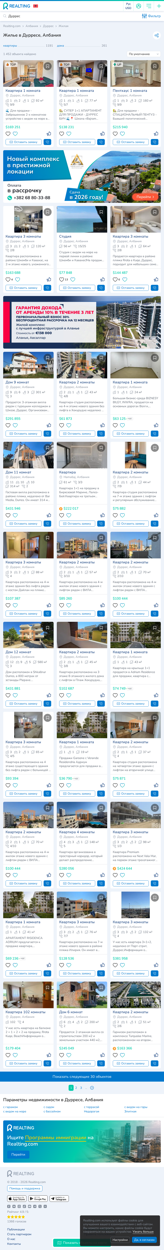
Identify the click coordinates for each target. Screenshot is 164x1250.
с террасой (91, 1107)
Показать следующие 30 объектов (82, 1076)
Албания (32, 26)
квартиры (10, 46)
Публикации (16, 1229)
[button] (35, 6)
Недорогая (91, 1111)
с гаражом (10, 1107)
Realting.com (12, 26)
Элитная (130, 1111)
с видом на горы (135, 1107)
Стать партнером (19, 1234)
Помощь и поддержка (24, 1188)
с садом (49, 1107)
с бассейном (52, 1111)
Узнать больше (143, 1232)
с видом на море (14, 1111)
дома (61, 46)
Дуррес (48, 26)
